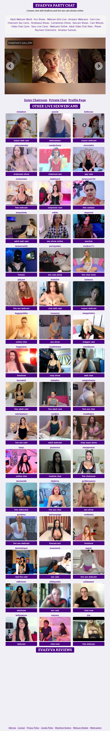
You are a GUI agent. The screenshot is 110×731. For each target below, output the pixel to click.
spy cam (89, 174)
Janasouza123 (88, 178)
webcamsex (55, 140)
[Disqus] (55, 689)
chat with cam (55, 308)
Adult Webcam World (21, 19)
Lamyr (21, 447)
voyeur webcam (88, 140)
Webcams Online (58, 26)
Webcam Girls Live (56, 19)
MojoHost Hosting (63, 727)
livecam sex (55, 543)
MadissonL (55, 178)
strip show (55, 375)
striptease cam (55, 207)
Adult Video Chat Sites (81, 26)
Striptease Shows (40, 23)
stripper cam (89, 341)
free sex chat (88, 408)
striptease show (21, 174)
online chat (21, 341)
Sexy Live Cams (39, 26)
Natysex (55, 615)
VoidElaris (89, 514)
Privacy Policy (33, 727)
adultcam (21, 610)
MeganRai (88, 212)
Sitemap (12, 727)
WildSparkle (55, 581)
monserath (21, 480)
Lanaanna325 (21, 246)
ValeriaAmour (21, 413)
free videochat (21, 509)
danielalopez (21, 548)
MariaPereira (89, 447)
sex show (55, 341)
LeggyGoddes (21, 313)
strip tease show (89, 442)
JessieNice (55, 447)
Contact (21, 727)
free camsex (89, 207)
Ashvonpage (55, 514)
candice (55, 413)
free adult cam (21, 408)
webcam (21, 643)
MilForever (21, 581)
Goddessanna (88, 480)
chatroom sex (55, 174)
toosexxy (55, 313)
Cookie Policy (47, 727)
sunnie (55, 111)
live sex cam (21, 442)
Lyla (88, 615)
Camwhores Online (61, 23)
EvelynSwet (21, 178)
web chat (88, 375)
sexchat (89, 241)
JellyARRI (21, 279)
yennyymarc (55, 246)
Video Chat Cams (20, 26)
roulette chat (55, 476)
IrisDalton (21, 111)
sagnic (88, 548)
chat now (88, 610)
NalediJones (88, 346)
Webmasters (96, 727)
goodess (21, 514)
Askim (55, 212)
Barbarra (89, 279)
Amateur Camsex (67, 30)
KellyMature (21, 615)
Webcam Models (80, 727)
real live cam (21, 576)
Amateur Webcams (78, 19)
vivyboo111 (88, 246)
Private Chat (58, 100)
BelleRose (88, 111)
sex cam (55, 576)
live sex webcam (21, 308)
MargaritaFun (88, 313)
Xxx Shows (39, 19)
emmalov (55, 380)
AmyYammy (21, 212)
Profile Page (77, 100)
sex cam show (55, 274)
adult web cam (21, 241)
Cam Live (95, 19)
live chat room (89, 274)
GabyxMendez (21, 145)
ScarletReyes (55, 346)
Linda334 (55, 279)
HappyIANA (21, 346)
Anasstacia (55, 548)
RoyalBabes (88, 413)
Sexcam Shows (80, 23)
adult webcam (55, 442)
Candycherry (55, 145)
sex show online (55, 241)
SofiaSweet (88, 581)
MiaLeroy (55, 480)
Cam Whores (97, 23)
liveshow (21, 375)
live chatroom (88, 476)
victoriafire (89, 145)
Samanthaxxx (88, 380)
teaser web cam (21, 140)
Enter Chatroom (35, 100)
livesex (21, 274)
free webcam (21, 207)
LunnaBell (21, 380)
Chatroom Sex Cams (18, 23)
